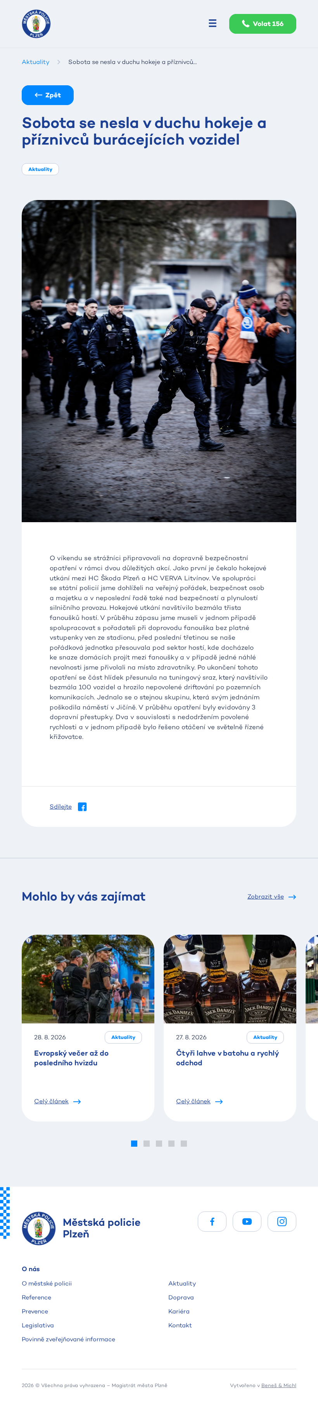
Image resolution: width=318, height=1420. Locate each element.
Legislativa (38, 1325)
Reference (36, 1297)
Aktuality (182, 1283)
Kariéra (179, 1311)
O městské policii (47, 1283)
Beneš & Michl (278, 1385)
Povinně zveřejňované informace (68, 1339)
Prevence (35, 1311)
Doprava (181, 1297)
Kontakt (180, 1325)
